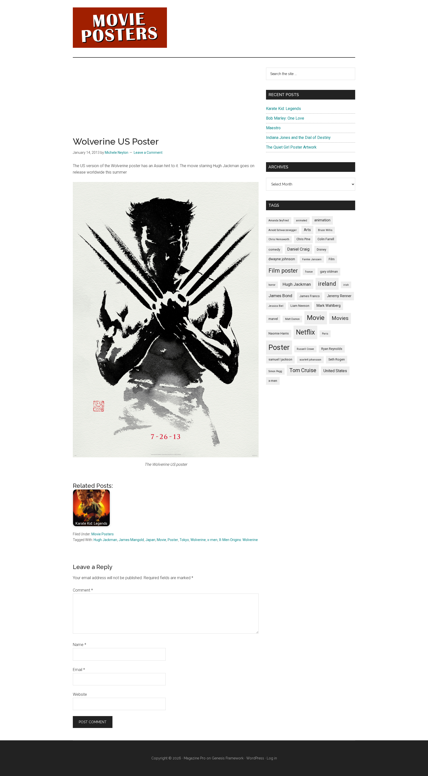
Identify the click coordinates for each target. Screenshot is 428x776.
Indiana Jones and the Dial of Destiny (298, 137)
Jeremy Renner (339, 296)
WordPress (255, 758)
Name (79, 644)
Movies (340, 318)
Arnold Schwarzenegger (282, 230)
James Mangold (131, 540)
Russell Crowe (305, 349)
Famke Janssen (311, 259)
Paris (325, 333)
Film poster (283, 270)
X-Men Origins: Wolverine (238, 540)
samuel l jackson (280, 359)
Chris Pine (303, 239)
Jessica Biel (275, 306)
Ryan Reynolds (331, 349)
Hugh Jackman (105, 540)
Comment (83, 590)
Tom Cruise (302, 370)
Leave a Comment (148, 153)
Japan (150, 540)
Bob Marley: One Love (285, 118)
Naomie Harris (278, 333)
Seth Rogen (336, 359)
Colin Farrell (326, 239)
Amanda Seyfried (278, 220)
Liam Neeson (300, 306)
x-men (212, 540)
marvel (273, 319)
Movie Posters (102, 534)
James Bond (280, 295)
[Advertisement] (166, 102)
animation (322, 220)
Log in (272, 758)
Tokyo (184, 540)
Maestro (273, 128)
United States (335, 370)
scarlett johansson (310, 359)
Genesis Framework (227, 758)
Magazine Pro (195, 758)
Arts (307, 230)
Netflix (305, 332)
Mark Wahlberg (329, 305)
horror (271, 284)
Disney (321, 249)
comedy (274, 249)
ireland (327, 283)
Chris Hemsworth (278, 239)
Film (332, 259)
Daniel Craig (298, 249)
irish (346, 284)
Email (79, 669)
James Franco (309, 296)
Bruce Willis (325, 230)
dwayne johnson (281, 259)
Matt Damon (292, 319)
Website (80, 694)
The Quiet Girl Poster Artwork (291, 147)
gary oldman (329, 271)
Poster (173, 540)
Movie (161, 540)
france (309, 271)
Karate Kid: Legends (283, 108)
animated (301, 220)
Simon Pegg (275, 371)
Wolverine (198, 540)
